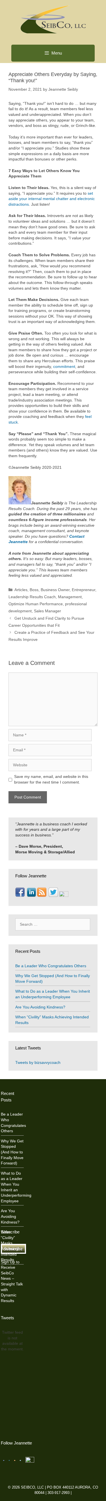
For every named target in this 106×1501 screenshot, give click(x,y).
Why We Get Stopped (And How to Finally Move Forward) (12, 1152)
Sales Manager (47, 611)
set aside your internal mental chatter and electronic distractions (51, 199)
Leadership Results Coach (32, 597)
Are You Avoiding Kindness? (40, 1007)
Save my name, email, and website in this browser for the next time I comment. (51, 779)
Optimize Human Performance (35, 604)
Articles (20, 589)
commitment (63, 366)
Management (70, 597)
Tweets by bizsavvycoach (37, 1062)
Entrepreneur (83, 589)
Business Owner (55, 589)
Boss (34, 589)
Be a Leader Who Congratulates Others (50, 966)
